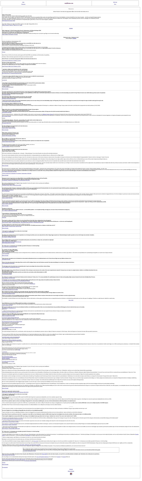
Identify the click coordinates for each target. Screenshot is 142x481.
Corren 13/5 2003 (5, 253)
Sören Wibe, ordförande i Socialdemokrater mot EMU (30, 444)
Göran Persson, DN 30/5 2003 (8, 232)
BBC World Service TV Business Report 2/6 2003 (12, 73)
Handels (58, 456)
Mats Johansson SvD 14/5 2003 (8, 454)
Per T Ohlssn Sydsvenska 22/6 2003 (9, 171)
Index (23, 2)
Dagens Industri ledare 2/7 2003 (8, 141)
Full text (3, 52)
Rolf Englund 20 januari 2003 (8, 20)
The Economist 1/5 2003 (7, 274)
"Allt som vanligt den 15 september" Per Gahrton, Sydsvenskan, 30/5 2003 (16, 173)
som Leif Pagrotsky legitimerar (43, 456)
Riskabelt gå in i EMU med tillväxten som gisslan (11, 340)
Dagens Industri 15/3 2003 (7, 305)
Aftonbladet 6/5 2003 (6, 259)
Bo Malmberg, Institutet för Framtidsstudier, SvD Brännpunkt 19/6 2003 (16, 180)
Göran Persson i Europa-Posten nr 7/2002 (10, 421)
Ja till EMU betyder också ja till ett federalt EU (11, 337)
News (115, 4)
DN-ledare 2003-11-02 (6, 123)
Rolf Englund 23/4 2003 (6, 112)
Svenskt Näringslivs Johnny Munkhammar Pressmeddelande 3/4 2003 (16, 280)
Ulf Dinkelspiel (32, 283)
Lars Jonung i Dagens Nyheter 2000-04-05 (10, 317)
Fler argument (5, 467)
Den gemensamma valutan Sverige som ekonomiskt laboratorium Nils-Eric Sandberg (9, 357)
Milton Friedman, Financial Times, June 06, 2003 (11, 226)
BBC (19, 349)
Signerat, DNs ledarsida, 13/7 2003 (9, 135)
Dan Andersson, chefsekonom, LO (9, 308)
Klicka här (4, 217)
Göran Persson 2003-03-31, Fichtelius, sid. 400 (11, 60)
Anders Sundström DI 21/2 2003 (8, 315)
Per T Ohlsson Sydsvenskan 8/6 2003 (9, 210)
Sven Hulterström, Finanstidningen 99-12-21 (11, 267)
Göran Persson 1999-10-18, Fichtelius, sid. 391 (11, 66)
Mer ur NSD (71, 300)
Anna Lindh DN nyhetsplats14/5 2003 (9, 246)
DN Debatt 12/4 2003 (6, 94)
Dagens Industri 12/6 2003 (7, 197)
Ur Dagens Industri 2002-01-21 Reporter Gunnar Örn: (12, 418)
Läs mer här (4, 80)
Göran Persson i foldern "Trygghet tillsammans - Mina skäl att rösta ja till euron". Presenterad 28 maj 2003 (22, 222)
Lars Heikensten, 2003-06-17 (8, 190)
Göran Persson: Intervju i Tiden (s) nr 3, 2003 (12, 25)
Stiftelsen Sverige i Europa (48, 114)
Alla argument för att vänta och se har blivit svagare (12, 321)
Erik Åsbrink (27, 435)
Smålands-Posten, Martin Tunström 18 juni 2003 (11, 185)
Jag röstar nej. (4, 351)
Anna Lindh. (35, 441)
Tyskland (74, 38)
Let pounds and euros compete (8, 361)
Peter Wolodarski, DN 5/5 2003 (8, 263)
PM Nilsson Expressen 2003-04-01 (9, 98)
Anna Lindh (44, 453)
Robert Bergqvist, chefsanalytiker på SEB (10, 311)
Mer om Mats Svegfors (6, 116)
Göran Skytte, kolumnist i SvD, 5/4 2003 (10, 289)
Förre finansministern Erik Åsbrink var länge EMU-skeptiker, (14, 459)
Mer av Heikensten (5, 191)
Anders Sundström (5, 146)
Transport (64, 456)
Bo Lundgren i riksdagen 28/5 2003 (9, 236)
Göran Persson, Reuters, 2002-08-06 (9, 424)
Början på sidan (5, 88)
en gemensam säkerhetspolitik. (30, 460)
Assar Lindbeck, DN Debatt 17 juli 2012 (10, 34)
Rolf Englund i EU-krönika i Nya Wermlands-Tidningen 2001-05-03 (15, 392)
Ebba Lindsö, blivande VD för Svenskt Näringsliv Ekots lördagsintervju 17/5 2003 (11, 242)
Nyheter (71, 28)
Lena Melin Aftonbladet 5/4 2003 (8, 293)
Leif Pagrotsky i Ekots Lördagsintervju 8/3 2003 (11, 101)
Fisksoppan (23, 4)
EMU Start (115, 2)
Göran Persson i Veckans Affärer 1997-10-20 (11, 428)
